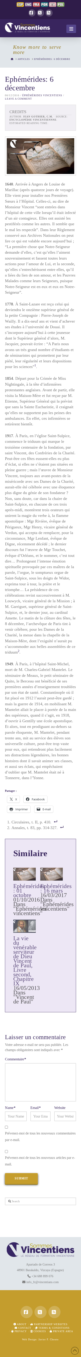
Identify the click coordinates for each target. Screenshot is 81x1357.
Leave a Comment (18, 98)
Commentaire (15, 1059)
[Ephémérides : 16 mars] (51, 874)
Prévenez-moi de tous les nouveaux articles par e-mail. (40, 1161)
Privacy (20, 1331)
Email (35, 1108)
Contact (24, 1328)
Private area (62, 1331)
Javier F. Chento (48, 1339)
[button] (71, 29)
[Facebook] (32, 12)
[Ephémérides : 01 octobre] (24, 874)
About (21, 1324)
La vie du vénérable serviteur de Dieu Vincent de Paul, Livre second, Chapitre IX (25, 961)
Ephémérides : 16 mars (56, 888)
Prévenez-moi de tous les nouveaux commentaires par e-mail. (40, 1136)
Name (10, 1108)
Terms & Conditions (54, 1328)
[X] (40, 12)
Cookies (39, 1331)
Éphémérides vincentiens (42, 95)
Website (59, 1108)
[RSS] (49, 12)
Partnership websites (50, 1324)
